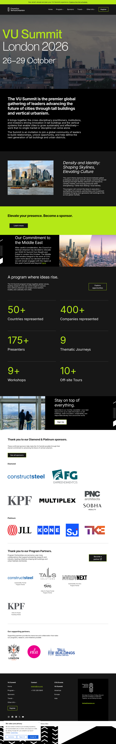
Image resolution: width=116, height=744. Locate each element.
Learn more (19, 225)
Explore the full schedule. (78, 2)
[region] (22, 731)
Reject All (22, 737)
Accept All (33, 737)
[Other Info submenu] (94, 9)
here (44, 263)
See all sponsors (17, 455)
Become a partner (98, 558)
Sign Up (60, 422)
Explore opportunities (97, 286)
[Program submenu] (63, 9)
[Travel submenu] (82, 9)
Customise (11, 737)
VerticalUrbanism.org (88, 703)
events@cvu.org (37, 686)
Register (103, 9)
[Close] (39, 722)
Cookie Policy (14, 732)
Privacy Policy (44, 723)
